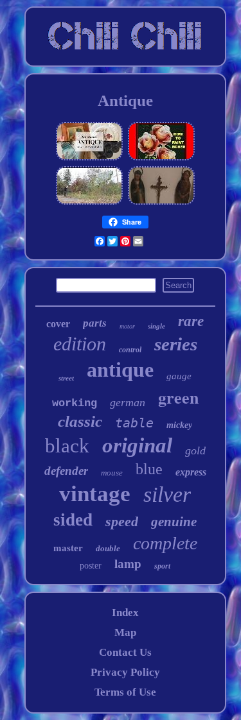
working (74, 403)
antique (120, 369)
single (156, 326)
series (175, 344)
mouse (112, 472)
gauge (179, 376)
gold (195, 450)
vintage (94, 493)
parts (95, 323)
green (178, 397)
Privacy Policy (125, 672)
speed (121, 521)
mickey (179, 425)
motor (127, 326)
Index (125, 612)
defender (66, 470)
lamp (127, 563)
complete (165, 543)
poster (91, 565)
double (108, 548)
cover (58, 323)
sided (73, 519)
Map (125, 632)
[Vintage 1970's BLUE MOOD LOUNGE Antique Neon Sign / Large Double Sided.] (89, 202)
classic (80, 421)
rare (191, 321)
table (134, 423)
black (67, 445)
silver (167, 494)
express (190, 472)
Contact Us (125, 652)
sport (162, 565)
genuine (174, 521)
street (66, 378)
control (130, 349)
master (68, 548)
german (127, 402)
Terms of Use (125, 692)
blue (149, 469)
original (137, 445)
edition (79, 343)
